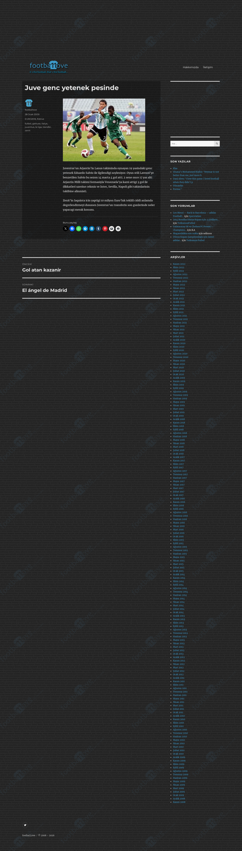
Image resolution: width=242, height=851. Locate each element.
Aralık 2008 (179, 798)
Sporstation (195, 216)
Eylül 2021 (178, 312)
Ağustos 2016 (180, 512)
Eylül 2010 (178, 726)
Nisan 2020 (179, 364)
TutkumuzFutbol (186, 223)
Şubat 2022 (179, 295)
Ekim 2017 (178, 464)
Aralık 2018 (179, 419)
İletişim (208, 67)
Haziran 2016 (180, 519)
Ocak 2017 (178, 495)
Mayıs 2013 (179, 640)
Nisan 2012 (179, 664)
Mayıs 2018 (179, 440)
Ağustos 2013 (180, 629)
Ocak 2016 (178, 536)
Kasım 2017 (179, 460)
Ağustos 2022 (180, 274)
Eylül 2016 (178, 509)
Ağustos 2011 (180, 688)
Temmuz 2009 (180, 774)
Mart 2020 (178, 367)
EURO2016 (30, 119)
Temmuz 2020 (180, 357)
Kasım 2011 (179, 681)
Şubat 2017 (178, 491)
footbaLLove (28, 835)
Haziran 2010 (180, 736)
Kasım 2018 (179, 422)
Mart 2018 (178, 446)
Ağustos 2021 (180, 315)
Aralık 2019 (179, 377)
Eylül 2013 (178, 626)
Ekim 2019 (178, 384)
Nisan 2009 (179, 784)
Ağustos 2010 (180, 729)
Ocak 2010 (178, 753)
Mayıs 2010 (179, 740)
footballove (31, 109)
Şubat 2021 (178, 336)
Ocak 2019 (178, 415)
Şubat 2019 (179, 412)
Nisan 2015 (179, 560)
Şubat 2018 (178, 450)
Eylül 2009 (178, 767)
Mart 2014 (178, 605)
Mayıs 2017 (179, 481)
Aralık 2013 (179, 615)
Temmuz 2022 (180, 277)
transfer (47, 127)
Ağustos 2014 (180, 588)
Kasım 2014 (179, 578)
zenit (27, 130)
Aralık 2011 (178, 678)
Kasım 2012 (179, 660)
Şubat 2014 (178, 609)
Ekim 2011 (178, 684)
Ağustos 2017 (180, 471)
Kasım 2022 (179, 264)
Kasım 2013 (179, 619)
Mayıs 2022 (179, 284)
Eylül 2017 (178, 467)
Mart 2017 (178, 488)
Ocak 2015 (178, 571)
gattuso (36, 123)
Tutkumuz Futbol (195, 240)
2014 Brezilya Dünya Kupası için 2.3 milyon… (196, 219)
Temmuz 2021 (180, 319)
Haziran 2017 (180, 478)
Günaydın (178, 185)
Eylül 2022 (178, 271)
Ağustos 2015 (180, 546)
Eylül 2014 (178, 584)
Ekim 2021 (178, 308)
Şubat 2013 (178, 650)
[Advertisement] (122, 32)
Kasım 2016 (179, 502)
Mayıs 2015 (179, 557)
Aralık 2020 (179, 340)
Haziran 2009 (180, 778)
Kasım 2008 (179, 802)
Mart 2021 (178, 333)
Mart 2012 (178, 667)
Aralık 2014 (179, 574)
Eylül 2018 (178, 429)
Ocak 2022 (178, 298)
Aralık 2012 (179, 657)
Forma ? (177, 189)
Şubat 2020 (179, 371)
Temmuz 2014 (180, 591)
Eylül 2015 (178, 543)
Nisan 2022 (179, 288)
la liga (38, 127)
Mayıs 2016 (179, 522)
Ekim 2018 (178, 426)
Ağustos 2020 (180, 353)
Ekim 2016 (178, 505)
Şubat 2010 (178, 750)
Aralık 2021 (179, 302)
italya (44, 123)
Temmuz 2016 (180, 515)
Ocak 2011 (178, 712)
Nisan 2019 (179, 405)
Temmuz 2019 (180, 395)
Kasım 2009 (179, 760)
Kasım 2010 (179, 719)
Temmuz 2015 (180, 550)
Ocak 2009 (178, 795)
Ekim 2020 (178, 346)
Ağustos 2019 (180, 391)
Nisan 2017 (179, 484)
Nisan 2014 (179, 602)
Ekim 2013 (178, 622)
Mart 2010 (178, 747)
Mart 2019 (178, 409)
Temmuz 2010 (180, 733)
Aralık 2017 (179, 457)
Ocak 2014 (178, 612)
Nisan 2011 (178, 702)
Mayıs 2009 (179, 781)
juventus (29, 127)
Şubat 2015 (178, 567)
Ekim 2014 (178, 581)
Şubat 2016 (179, 533)
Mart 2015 (178, 564)
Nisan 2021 (179, 329)
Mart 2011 (178, 705)
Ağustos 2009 (180, 771)
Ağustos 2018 (180, 433)
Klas (175, 168)
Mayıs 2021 (179, 326)
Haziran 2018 (180, 436)
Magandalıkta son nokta (185, 233)
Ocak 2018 (178, 453)
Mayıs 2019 (179, 402)
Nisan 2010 (179, 743)
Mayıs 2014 (179, 598)
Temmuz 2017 (180, 474)
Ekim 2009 (178, 764)
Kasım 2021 (179, 305)
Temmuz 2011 (180, 691)
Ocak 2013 (178, 653)
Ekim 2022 (178, 267)
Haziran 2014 (180, 595)
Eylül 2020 (178, 350)
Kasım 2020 (179, 343)
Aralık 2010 (179, 716)
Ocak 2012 (178, 674)
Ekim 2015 (178, 540)
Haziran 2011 (180, 695)
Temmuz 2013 (180, 633)
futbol (28, 123)
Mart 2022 (178, 291)
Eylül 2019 (178, 388)
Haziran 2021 (180, 322)
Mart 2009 (178, 788)
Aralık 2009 (179, 757)
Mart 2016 (178, 529)
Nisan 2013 (178, 643)
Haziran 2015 (180, 553)
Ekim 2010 (178, 722)
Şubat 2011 (178, 709)
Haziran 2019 (180, 398)
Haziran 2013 (180, 636)
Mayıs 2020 (179, 360)
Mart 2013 (178, 647)
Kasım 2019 (179, 381)
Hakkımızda (191, 67)
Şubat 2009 (179, 791)
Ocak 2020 (178, 374)
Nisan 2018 (179, 443)
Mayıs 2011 (178, 698)
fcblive (40, 119)
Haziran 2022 (180, 281)
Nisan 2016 (179, 526)
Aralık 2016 (179, 498)
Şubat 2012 (178, 671)
